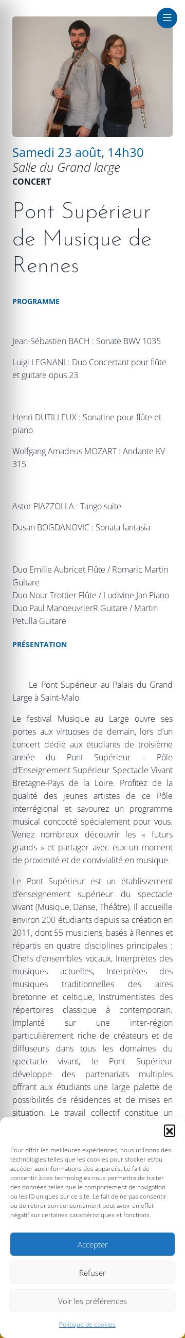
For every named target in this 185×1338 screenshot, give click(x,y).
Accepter (93, 1244)
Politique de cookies (87, 1324)
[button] (169, 1130)
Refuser (92, 1273)
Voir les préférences (92, 1301)
